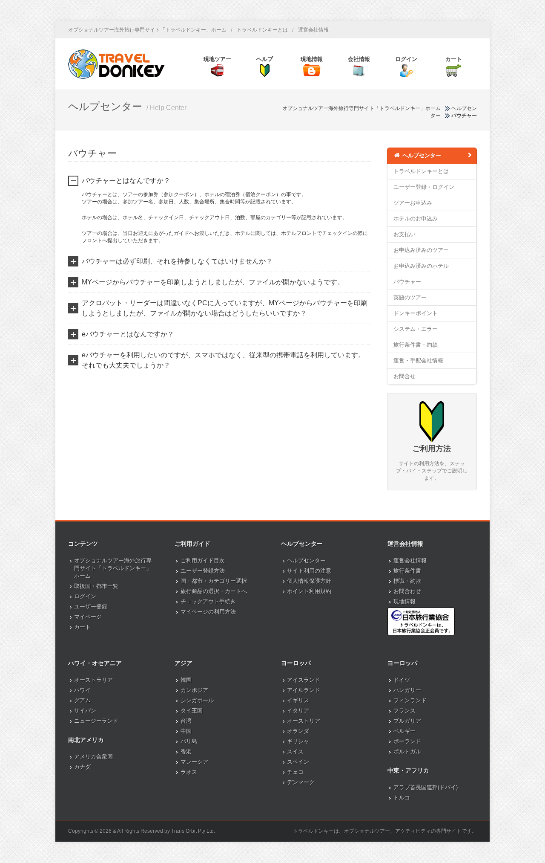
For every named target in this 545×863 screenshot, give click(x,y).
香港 (186, 751)
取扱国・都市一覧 (96, 586)
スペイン (298, 762)
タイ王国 (192, 710)
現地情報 (404, 601)
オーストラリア (93, 680)
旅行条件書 (407, 571)
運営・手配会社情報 (418, 360)
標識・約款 (407, 581)
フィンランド (410, 700)
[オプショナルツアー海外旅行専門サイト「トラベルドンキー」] (116, 64)
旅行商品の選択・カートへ (214, 591)
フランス (404, 710)
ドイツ (401, 680)
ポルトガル (407, 751)
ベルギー (404, 731)
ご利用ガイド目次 (203, 560)
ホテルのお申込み (415, 218)
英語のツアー (410, 297)
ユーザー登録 (90, 606)
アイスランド (303, 680)
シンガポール (197, 700)
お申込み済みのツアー (421, 250)
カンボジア (194, 690)
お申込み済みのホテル (421, 266)
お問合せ (404, 376)
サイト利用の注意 (309, 571)
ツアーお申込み (412, 203)
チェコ (295, 772)
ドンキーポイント (415, 313)
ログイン (85, 596)
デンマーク (301, 782)
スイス (295, 751)
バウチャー (407, 281)
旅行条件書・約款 (415, 345)
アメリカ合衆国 (93, 756)
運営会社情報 (313, 30)
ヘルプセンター (421, 155)
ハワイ (82, 690)
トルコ (401, 797)
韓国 (186, 680)
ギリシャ (298, 741)
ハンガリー (407, 690)
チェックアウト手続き (208, 601)
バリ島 (189, 741)
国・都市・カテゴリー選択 (214, 581)
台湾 (186, 721)
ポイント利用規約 (309, 591)
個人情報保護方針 (309, 581)
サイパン (85, 710)
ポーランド (407, 741)
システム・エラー (415, 329)
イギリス (298, 700)
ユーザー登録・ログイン (423, 187)
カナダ (82, 767)
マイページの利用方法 (208, 611)
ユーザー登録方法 (203, 571)
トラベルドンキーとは (262, 30)
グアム (82, 700)
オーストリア (303, 721)
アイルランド (303, 690)
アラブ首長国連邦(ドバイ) (425, 787)
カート (82, 627)
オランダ (298, 731)
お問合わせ (407, 591)
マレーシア (194, 762)
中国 (186, 731)
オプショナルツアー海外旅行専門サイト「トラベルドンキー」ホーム (147, 30)
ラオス (189, 772)
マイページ (88, 617)
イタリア (298, 710)
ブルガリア (407, 721)
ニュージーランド (96, 721)
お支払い (404, 234)
